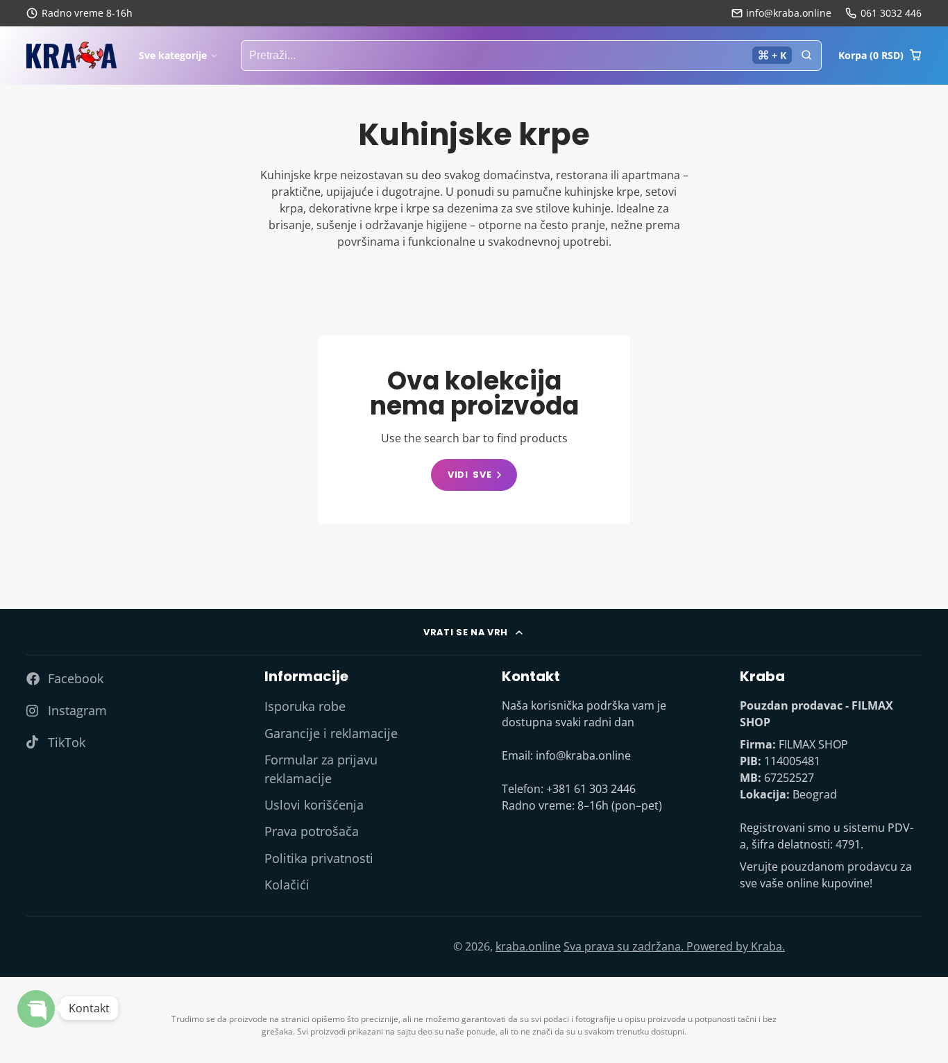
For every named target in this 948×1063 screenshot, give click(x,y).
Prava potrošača (311, 831)
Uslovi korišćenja (314, 804)
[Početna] (71, 55)
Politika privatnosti (318, 858)
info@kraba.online (788, 12)
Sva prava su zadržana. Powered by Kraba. (674, 946)
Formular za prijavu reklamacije (321, 768)
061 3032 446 (891, 12)
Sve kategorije (173, 55)
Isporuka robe (305, 706)
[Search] (806, 55)
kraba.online (528, 946)
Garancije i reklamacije (331, 733)
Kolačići (287, 884)
